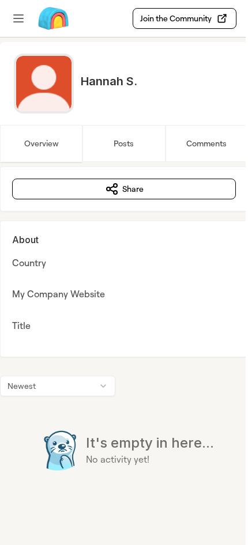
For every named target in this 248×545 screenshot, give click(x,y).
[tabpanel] (124, 341)
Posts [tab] (124, 143)
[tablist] (124, 143)
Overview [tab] (41, 143)
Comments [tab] (206, 143)
